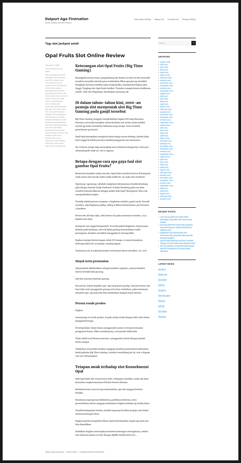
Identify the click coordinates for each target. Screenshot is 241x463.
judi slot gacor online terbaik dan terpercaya (54, 103)
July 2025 (164, 96)
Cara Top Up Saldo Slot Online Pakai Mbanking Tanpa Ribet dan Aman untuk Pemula (176, 219)
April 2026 (164, 72)
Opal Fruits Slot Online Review (85, 55)
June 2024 (164, 130)
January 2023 (165, 175)
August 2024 (165, 125)
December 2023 (166, 146)
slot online (162, 280)
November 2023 (166, 149)
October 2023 (165, 151)
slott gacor (49, 143)
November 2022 (166, 180)
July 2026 (164, 65)
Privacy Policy (189, 19)
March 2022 (165, 194)
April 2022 (164, 191)
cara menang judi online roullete (54, 82)
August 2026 (165, 62)
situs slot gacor (164, 295)
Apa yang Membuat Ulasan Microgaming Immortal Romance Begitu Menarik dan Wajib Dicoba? (176, 227)
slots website (60, 141)
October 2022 (165, 183)
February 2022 (166, 196)
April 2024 (164, 136)
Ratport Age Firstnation (66, 19)
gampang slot (51, 93)
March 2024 (165, 138)
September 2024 (166, 122)
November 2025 (166, 86)
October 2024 (165, 120)
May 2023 (164, 165)
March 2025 (165, 107)
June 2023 (164, 162)
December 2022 (166, 178)
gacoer (59, 88)
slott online (59, 143)
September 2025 (166, 91)
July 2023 (163, 159)
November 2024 (166, 117)
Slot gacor (162, 317)
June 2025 (164, 99)
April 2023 (164, 167)
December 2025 (166, 83)
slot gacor (162, 269)
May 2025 (164, 101)
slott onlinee (50, 146)
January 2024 (165, 144)
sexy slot (52, 109)
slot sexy (60, 133)
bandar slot (162, 274)
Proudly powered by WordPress (91, 452)
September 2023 (166, 154)
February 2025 (166, 109)
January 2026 (165, 80)
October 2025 (165, 88)
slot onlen (49, 128)
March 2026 (165, 75)
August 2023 (165, 157)
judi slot (161, 285)
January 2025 (165, 112)
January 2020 (165, 199)
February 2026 (166, 78)
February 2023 (166, 173)
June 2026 (164, 67)
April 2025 (164, 104)
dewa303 (161, 301)
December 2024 (166, 115)
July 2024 (164, 128)
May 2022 (164, 188)
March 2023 (165, 170)
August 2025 (165, 94)
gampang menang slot (54, 91)
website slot (61, 146)
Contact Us (173, 19)
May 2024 (164, 133)
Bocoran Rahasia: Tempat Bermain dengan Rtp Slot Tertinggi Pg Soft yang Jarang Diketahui (177, 248)
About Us (159, 19)
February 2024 (166, 141)
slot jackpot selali (60, 125)
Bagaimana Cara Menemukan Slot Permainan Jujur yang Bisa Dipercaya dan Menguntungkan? (176, 235)
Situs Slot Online (142, 19)
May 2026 (164, 70)
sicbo (58, 109)
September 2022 (166, 186)
